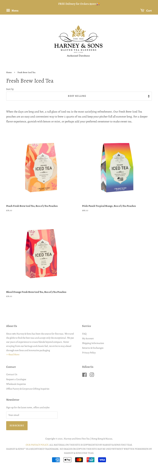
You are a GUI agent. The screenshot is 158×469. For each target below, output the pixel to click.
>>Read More (12, 354)
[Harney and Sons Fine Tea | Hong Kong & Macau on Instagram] (91, 375)
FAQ (84, 333)
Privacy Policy (89, 352)
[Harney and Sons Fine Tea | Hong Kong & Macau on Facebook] (84, 375)
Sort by (10, 89)
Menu (15, 11)
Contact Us (11, 374)
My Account (88, 338)
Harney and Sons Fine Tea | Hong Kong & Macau (88, 438)
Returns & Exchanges (92, 347)
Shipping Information (93, 343)
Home (9, 72)
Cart (149, 11)
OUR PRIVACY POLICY (37, 444)
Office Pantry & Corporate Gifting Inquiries (27, 388)
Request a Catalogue (16, 379)
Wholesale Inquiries (16, 384)
